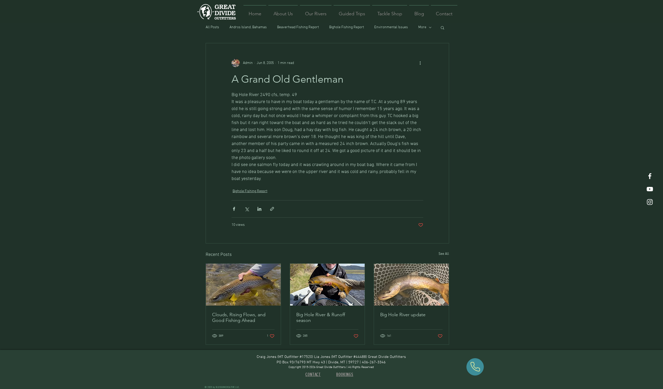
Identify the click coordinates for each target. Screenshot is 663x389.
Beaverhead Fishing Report (298, 27)
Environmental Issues (391, 27)
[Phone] (475, 367)
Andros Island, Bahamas (248, 27)
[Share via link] (272, 208)
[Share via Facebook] (234, 208)
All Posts (212, 27)
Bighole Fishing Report (346, 27)
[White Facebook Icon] (650, 176)
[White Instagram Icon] (650, 202)
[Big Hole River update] (411, 285)
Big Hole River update (403, 315)
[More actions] (420, 63)
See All (443, 254)
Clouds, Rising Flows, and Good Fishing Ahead (238, 317)
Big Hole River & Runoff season (320, 317)
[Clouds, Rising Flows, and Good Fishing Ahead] (243, 285)
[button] (442, 27)
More (422, 27)
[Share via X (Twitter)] (246, 208)
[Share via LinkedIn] (259, 208)
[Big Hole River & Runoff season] (327, 285)
